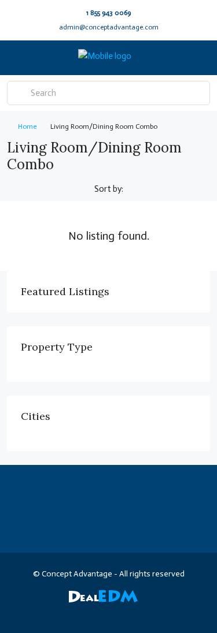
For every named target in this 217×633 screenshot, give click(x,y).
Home (27, 126)
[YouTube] (139, 612)
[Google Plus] (118, 612)
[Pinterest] (159, 612)
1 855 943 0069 (108, 13)
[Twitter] (58, 612)
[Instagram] (78, 612)
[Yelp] (179, 612)
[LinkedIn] (98, 612)
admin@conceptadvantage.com (109, 27)
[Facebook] (37, 612)
